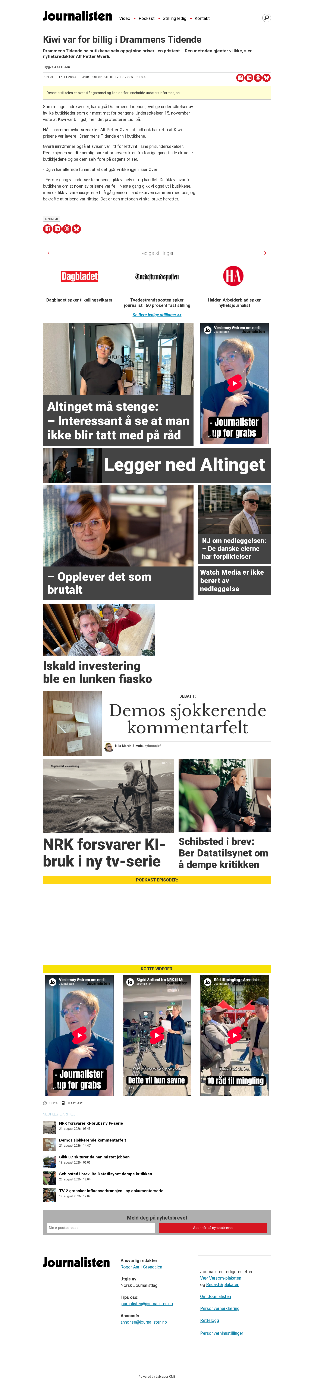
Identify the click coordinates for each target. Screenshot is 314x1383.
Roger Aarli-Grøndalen (141, 1267)
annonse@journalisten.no (143, 1322)
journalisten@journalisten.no (146, 1303)
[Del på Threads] (258, 78)
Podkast (147, 18)
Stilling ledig (174, 18)
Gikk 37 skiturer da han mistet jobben (94, 1157)
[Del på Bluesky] (266, 78)
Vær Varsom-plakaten (220, 1278)
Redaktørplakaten (222, 1284)
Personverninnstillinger (221, 1333)
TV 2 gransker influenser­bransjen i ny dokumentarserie (111, 1190)
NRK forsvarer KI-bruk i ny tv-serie (91, 1123)
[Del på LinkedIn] (249, 78)
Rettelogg (209, 1320)
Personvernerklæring (219, 1308)
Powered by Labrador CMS (157, 1377)
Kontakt (202, 18)
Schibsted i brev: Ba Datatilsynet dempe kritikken (105, 1173)
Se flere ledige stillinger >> (157, 314)
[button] (48, 253)
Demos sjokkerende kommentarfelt (92, 1140)
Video (124, 18)
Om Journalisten (215, 1296)
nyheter (51, 218)
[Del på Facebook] (240, 78)
